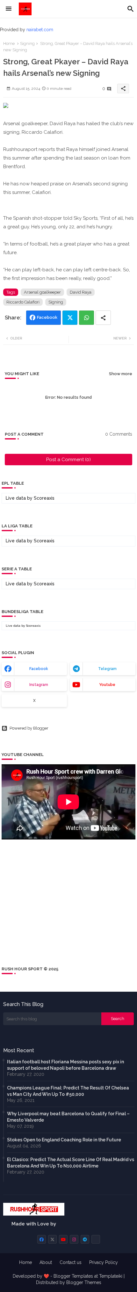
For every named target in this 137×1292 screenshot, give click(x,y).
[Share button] (103, 318)
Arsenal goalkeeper (42, 292)
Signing (27, 43)
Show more (120, 373)
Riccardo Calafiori (23, 302)
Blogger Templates (73, 1276)
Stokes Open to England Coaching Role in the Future (64, 1139)
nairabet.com (39, 29)
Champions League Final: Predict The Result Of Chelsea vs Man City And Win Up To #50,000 (68, 1091)
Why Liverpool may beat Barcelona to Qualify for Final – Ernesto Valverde (68, 1117)
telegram (107, 669)
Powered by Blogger (29, 728)
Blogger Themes (83, 1282)
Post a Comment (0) (68, 459)
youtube (107, 684)
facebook (38, 669)
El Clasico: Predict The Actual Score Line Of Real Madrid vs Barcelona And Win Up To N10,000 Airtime (70, 1162)
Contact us (71, 1262)
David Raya (80, 292)
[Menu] (8, 9)
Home (9, 43)
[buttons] (41, 1239)
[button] (130, 9)
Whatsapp (86, 318)
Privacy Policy (103, 1262)
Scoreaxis (44, 498)
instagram (38, 684)
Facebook (47, 317)
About (46, 1262)
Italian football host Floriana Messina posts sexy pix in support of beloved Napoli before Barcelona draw (65, 1065)
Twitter (69, 318)
